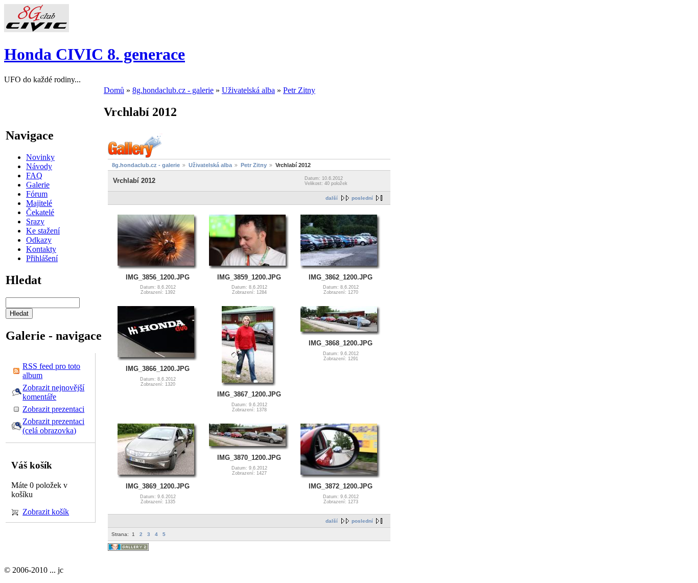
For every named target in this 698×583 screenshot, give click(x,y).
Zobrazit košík (45, 511)
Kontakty (41, 249)
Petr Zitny (299, 90)
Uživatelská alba (248, 90)
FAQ (34, 175)
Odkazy (39, 240)
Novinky (40, 157)
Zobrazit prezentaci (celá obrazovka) (53, 426)
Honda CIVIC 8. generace (94, 54)
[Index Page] (36, 29)
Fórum (37, 194)
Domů (114, 90)
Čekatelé (40, 212)
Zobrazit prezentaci (53, 409)
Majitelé (39, 203)
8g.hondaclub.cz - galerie (173, 90)
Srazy (35, 221)
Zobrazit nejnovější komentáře (53, 392)
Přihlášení (42, 258)
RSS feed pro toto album (51, 371)
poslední (362, 198)
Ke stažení (43, 230)
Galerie (38, 184)
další (331, 198)
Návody (39, 166)
